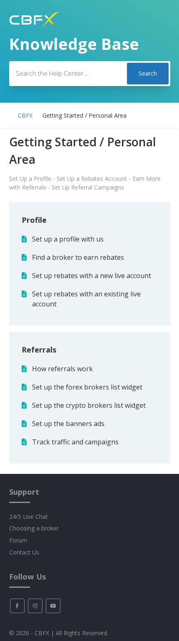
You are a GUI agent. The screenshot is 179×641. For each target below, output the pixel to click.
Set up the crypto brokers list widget (89, 405)
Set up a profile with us (68, 239)
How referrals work (62, 368)
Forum (18, 540)
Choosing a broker (34, 528)
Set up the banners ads (68, 423)
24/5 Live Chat (28, 516)
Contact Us (24, 552)
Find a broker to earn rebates (78, 257)
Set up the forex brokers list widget (87, 387)
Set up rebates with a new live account (91, 275)
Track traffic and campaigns (75, 441)
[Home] (34, 26)
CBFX (25, 115)
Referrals (39, 350)
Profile (34, 220)
